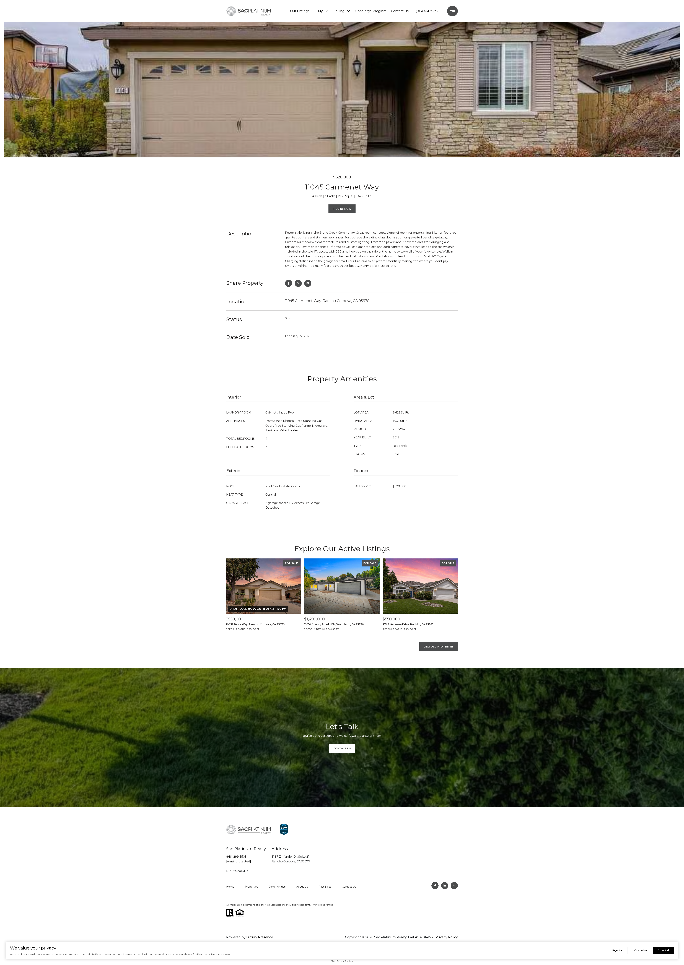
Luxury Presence (259, 937)
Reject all (617, 950)
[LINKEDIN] (444, 885)
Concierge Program (370, 11)
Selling (339, 11)
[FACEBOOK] (435, 885)
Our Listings (299, 11)
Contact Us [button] (342, 748)
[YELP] (454, 885)
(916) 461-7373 (427, 11)
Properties (251, 886)
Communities (277, 886)
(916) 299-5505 (236, 856)
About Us (302, 886)
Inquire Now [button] (342, 208)
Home (230, 886)
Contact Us (400, 11)
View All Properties (439, 646)
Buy (320, 11)
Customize (640, 950)
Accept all (664, 950)
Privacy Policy (447, 937)
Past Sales (324, 886)
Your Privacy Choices (342, 961)
